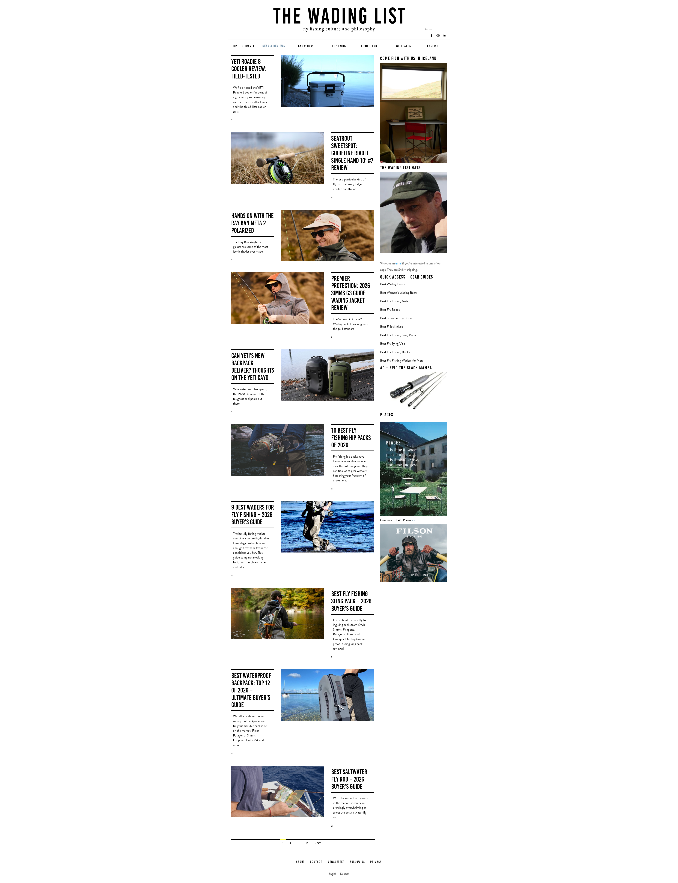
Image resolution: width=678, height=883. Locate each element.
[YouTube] (438, 36)
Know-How (305, 46)
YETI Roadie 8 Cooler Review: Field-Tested (249, 69)
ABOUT (300, 862)
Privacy (376, 862)
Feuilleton (369, 46)
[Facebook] (432, 36)
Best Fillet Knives (391, 326)
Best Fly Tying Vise (392, 343)
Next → (319, 843)
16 (307, 843)
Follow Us (357, 862)
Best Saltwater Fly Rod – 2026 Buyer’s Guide (349, 780)
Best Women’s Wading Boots (399, 292)
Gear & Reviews (274, 46)
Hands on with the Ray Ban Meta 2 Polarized (252, 224)
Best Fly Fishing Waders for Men (401, 360)
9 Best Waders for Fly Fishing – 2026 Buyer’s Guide (252, 515)
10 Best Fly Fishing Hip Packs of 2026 (351, 438)
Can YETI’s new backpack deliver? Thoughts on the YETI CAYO (252, 367)
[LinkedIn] (444, 36)
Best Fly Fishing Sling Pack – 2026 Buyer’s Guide (351, 602)
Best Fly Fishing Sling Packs (398, 335)
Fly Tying (339, 46)
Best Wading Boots (392, 284)
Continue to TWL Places (397, 520)
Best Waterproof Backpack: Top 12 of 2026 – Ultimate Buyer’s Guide (251, 691)
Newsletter (336, 862)
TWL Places (402, 46)
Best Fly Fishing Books (395, 352)
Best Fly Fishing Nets (394, 301)
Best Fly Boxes (390, 309)
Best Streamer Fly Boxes (396, 318)
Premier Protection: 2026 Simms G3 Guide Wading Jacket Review (350, 294)
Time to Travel (244, 46)
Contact (316, 862)
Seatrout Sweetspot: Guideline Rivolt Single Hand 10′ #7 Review (352, 154)
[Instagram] (425, 36)
